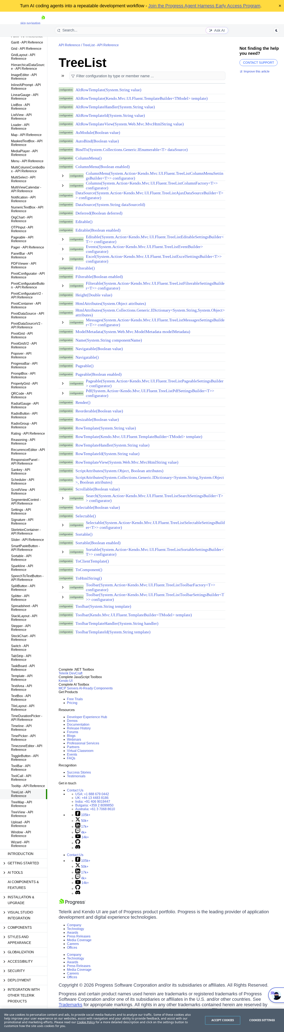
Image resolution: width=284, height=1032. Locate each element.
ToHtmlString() (88, 578)
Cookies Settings (262, 1020)
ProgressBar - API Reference (24, 365)
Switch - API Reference (20, 647)
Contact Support (258, 62)
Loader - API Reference (20, 126)
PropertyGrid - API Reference (24, 385)
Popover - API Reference (21, 355)
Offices (72, 947)
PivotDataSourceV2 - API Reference (26, 325)
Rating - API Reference (28, 433)
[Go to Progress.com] (72, 904)
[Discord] (77, 848)
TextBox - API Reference (21, 697)
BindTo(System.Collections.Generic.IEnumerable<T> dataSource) (131, 149)
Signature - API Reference (22, 521)
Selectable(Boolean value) (97, 507)
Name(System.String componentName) (108, 340)
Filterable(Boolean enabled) (99, 276)
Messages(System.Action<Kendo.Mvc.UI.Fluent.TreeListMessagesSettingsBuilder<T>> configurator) (155, 322)
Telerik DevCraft (70, 673)
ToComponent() (88, 569)
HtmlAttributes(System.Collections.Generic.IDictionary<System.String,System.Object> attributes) (150, 312)
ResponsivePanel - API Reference (25, 461)
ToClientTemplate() (92, 561)
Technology (75, 929)
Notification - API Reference (23, 199)
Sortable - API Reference (21, 558)
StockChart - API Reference (23, 637)
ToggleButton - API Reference (24, 757)
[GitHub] (77, 843)
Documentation (78, 724)
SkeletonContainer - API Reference (26, 531)
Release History (79, 728)
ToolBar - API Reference (20, 767)
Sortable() (84, 534)
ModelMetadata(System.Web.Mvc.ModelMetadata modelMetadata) (132, 331)
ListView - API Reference (21, 116)
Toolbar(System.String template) (103, 606)
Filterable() (85, 268)
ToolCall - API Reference (21, 777)
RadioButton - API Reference (24, 415)
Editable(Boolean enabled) (98, 230)
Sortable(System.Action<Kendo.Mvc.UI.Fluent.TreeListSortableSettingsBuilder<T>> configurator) (155, 552)
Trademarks (70, 1004)
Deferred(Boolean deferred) (98, 213)
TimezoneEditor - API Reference (26, 747)
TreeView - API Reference (22, 814)
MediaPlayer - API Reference (24, 153)
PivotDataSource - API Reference (27, 315)
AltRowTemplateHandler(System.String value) (115, 107)
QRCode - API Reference (21, 395)
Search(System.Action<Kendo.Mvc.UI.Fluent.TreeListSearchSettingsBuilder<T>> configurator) (154, 498)
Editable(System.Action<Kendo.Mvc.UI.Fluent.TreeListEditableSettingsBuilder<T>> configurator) (155, 239)
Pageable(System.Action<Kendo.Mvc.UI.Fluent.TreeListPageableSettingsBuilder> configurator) (154, 383)
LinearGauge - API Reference (24, 96)
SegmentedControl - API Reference (26, 501)
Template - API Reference (21, 677)
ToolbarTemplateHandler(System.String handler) (116, 623)
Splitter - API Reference (20, 597)
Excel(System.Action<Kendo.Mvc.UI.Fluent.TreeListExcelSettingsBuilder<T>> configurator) (154, 258)
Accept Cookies (222, 1020)
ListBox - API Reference (20, 106)
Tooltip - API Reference (28, 786)
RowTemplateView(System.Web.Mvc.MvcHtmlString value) (126, 462)
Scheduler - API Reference (22, 481)
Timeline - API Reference (21, 727)
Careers (73, 944)
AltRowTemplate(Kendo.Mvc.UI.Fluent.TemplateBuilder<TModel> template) (141, 98)
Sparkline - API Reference (22, 568)
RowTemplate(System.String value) (105, 428)
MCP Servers (68, 688)
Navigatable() (87, 357)
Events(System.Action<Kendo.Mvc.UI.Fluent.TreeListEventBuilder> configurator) (144, 249)
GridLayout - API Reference (23, 56)
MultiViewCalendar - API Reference (26, 189)
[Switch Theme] (276, 30)
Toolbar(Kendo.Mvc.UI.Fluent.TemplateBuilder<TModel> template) (133, 615)
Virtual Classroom (80, 750)
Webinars (74, 739)
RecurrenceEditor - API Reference (28, 451)
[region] (142, 1020)
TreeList (82, 63)
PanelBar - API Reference (22, 255)
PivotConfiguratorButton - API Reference (27, 285)
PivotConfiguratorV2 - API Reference (27, 295)
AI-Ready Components (96, 688)
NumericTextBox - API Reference (27, 209)
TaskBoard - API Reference (23, 667)
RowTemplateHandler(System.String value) (112, 445)
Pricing (72, 703)
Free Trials (75, 699)
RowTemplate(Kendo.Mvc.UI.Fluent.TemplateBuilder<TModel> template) (138, 436)
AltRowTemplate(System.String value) (108, 89)
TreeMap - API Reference (21, 804)
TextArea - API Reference (21, 687)
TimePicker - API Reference (23, 737)
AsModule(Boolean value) (97, 132)
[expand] (63, 176)
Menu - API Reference (27, 161)
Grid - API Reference (26, 48)
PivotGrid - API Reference (22, 335)
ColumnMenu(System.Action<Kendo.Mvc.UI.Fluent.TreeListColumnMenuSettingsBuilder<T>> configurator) (154, 175)
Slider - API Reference (27, 540)
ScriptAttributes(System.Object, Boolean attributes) (119, 470)
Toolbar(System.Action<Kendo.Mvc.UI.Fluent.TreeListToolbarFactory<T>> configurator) (150, 587)
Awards (72, 932)
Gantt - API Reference (27, 42)
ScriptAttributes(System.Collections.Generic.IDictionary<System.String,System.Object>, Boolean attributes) (149, 479)
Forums (72, 732)
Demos (72, 721)
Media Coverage (79, 940)
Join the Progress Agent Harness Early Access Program (204, 5)
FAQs (71, 758)
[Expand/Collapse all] (63, 76)
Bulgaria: (94, 805)
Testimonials (76, 776)
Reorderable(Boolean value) (99, 411)
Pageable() (84, 365)
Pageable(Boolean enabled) (98, 374)
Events (72, 754)
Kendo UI (66, 681)
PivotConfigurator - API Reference (28, 275)
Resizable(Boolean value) (97, 419)
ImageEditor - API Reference (24, 76)
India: (92, 801)
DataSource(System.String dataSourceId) (110, 204)
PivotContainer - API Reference (26, 305)
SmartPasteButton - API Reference (25, 548)
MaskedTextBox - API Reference (26, 143)
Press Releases (78, 936)
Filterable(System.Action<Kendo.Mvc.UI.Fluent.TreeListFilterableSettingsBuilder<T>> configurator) (155, 285)
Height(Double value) (93, 295)
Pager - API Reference (27, 247)
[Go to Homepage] (43, 23)
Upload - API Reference (20, 824)
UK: (92, 798)
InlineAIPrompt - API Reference (26, 86)
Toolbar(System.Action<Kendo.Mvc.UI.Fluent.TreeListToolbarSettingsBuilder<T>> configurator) (155, 597)
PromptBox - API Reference (23, 375)
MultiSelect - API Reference (23, 179)
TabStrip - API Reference (21, 657)
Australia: (95, 809)
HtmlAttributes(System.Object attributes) (110, 303)
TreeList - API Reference (21, 794)
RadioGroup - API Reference (24, 425)
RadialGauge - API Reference (25, 405)
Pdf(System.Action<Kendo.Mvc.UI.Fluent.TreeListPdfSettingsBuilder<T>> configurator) (150, 393)
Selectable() (85, 516)
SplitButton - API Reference (23, 587)
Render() (82, 402)
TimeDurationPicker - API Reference (26, 717)
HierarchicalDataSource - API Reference (28, 66)
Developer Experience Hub (87, 717)
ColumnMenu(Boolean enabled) (102, 166)
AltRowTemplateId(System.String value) (110, 115)
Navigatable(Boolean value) (99, 348)
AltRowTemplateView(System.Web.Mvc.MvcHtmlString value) (129, 124)
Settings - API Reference (21, 511)
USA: (92, 794)
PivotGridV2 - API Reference (24, 345)
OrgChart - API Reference (21, 219)
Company (74, 925)
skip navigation (30, 23)
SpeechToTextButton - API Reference (27, 578)
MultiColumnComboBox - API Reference (28, 169)
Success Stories (79, 772)
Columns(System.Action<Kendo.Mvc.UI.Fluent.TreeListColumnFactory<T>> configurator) (152, 185)
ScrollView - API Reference (23, 491)
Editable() (84, 221)
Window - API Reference (21, 834)
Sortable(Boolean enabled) (98, 542)
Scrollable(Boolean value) (97, 489)
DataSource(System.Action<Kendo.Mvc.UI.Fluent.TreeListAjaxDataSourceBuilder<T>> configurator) (149, 195)
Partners (73, 747)
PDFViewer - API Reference (23, 265)
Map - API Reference (26, 135)
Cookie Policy (86, 1022)
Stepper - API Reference (21, 627)
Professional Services (83, 743)
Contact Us (75, 790)
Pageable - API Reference (22, 239)
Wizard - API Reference (20, 844)
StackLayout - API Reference (24, 617)
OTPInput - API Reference (22, 229)
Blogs (71, 735)
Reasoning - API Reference (23, 441)
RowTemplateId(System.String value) (107, 453)
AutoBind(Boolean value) (97, 141)
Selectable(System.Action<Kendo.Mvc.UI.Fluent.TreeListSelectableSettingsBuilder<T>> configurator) (155, 525)
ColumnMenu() (88, 158)
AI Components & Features (23, 885)
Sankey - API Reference (20, 471)
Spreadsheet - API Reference (24, 607)
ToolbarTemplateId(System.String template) (113, 632)
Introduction (20, 854)
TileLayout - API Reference (22, 707)
